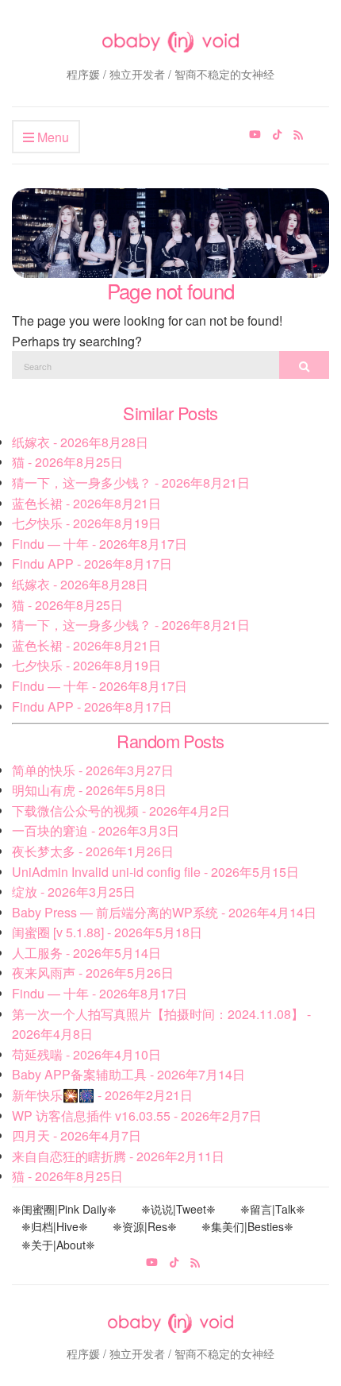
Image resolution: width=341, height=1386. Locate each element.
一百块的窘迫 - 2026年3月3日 (95, 830)
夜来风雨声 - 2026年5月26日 (93, 972)
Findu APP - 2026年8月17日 (92, 563)
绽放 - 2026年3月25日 (74, 891)
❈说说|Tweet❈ (178, 1209)
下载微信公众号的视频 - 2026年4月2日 (121, 810)
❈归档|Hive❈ (54, 1226)
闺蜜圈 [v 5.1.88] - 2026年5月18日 (107, 932)
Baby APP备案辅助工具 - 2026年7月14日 (128, 1074)
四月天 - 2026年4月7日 (76, 1135)
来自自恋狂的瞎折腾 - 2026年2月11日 (118, 1156)
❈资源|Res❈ (145, 1226)
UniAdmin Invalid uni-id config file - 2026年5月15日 (155, 872)
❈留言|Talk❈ (272, 1209)
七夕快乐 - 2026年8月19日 (86, 523)
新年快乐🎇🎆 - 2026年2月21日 (102, 1095)
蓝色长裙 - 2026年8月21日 (86, 503)
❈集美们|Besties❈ (247, 1226)
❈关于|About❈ (58, 1245)
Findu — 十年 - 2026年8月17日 (99, 544)
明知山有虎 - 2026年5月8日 (89, 790)
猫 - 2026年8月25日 (67, 462)
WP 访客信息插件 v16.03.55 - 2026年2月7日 (137, 1115)
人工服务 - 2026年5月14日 (86, 953)
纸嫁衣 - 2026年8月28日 (80, 442)
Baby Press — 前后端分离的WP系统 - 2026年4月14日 (164, 912)
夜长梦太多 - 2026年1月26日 (93, 851)
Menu (51, 137)
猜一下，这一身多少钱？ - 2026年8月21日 (131, 482)
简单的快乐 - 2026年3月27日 (93, 770)
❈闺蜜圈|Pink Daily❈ (64, 1209)
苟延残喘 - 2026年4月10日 (86, 1054)
